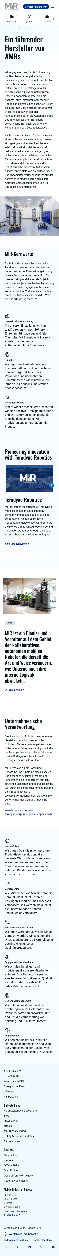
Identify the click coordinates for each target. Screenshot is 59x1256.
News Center (11, 1120)
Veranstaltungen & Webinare (20, 1110)
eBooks (8, 1125)
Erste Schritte (11, 1076)
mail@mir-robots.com (15, 1211)
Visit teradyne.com (16, 543)
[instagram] (30, 1247)
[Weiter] (51, 485)
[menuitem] (12, 19)
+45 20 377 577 (12, 1215)
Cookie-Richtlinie (43, 1240)
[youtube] (53, 1247)
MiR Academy (12, 1141)
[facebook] (18, 1247)
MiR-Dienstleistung (15, 1131)
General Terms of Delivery (19, 1175)
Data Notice (11, 1170)
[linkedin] (6, 1247)
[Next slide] (54, 19)
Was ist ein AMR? (14, 1081)
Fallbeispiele (11, 1096)
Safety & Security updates (19, 1136)
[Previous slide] (5, 19)
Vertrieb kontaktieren (36, 6)
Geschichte (10, 1155)
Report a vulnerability (16, 1180)
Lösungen (9, 1091)
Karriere (8, 1160)
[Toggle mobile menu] (51, 6)
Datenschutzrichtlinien (17, 1240)
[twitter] (41, 1247)
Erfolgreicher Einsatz (16, 1086)
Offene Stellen (13, 689)
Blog (6, 1115)
